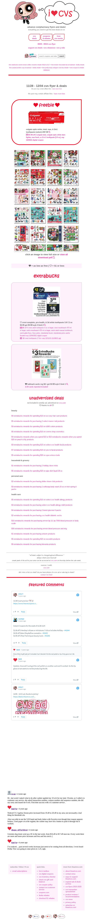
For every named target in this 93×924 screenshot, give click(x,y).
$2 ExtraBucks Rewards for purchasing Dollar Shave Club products (36, 481)
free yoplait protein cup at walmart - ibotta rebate (25, 67)
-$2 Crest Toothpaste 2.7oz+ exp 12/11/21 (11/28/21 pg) (41, 338)
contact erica (70, 874)
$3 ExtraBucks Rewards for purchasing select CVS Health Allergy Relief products (41, 505)
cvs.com (62, 403)
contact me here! (46, 575)
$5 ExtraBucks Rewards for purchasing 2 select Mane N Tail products (37, 421)
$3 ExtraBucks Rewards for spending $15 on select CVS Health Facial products (41, 445)
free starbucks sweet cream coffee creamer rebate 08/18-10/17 (29, 64)
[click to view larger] (22, 167)
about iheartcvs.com (73, 871)
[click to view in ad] (46, 123)
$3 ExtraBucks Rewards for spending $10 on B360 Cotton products (37, 426)
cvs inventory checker (47, 877)
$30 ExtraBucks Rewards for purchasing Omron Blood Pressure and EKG (39, 528)
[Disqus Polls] (46, 757)
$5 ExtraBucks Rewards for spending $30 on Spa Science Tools (35, 455)
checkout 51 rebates (46, 898)
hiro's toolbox (44, 871)
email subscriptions (19, 871)
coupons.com (44, 892)
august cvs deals (35, 48)
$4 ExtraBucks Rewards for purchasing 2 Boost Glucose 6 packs (36, 510)
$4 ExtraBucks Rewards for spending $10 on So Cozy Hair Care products (39, 416)
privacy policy (71, 902)
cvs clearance (50, 48)
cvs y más (61, 48)
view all (64, 254)
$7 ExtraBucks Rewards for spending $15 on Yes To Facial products (37, 450)
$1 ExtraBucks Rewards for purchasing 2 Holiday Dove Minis (34, 466)
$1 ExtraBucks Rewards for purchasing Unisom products (33, 534)
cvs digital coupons (46, 874)
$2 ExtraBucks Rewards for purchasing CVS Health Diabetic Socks (36, 515)
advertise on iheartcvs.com (71, 906)
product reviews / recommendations (72, 896)
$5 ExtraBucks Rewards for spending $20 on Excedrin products (35, 539)
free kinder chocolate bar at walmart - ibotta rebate (67, 64)
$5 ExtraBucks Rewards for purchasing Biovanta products (33, 544)
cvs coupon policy (45, 885)
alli (50, 405)
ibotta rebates (44, 895)
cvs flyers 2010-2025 (73, 887)
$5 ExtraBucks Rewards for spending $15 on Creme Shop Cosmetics (37, 432)
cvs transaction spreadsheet (71, 891)
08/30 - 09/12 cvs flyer (46, 44)
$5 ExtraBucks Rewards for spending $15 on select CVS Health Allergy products (41, 500)
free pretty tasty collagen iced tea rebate (55, 67)
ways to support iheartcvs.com (72, 878)
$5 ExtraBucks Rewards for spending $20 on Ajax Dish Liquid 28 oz (36, 471)
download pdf (45, 257)
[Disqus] (46, 820)
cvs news (69, 899)
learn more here (57, 89)
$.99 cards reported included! (36, 387)
